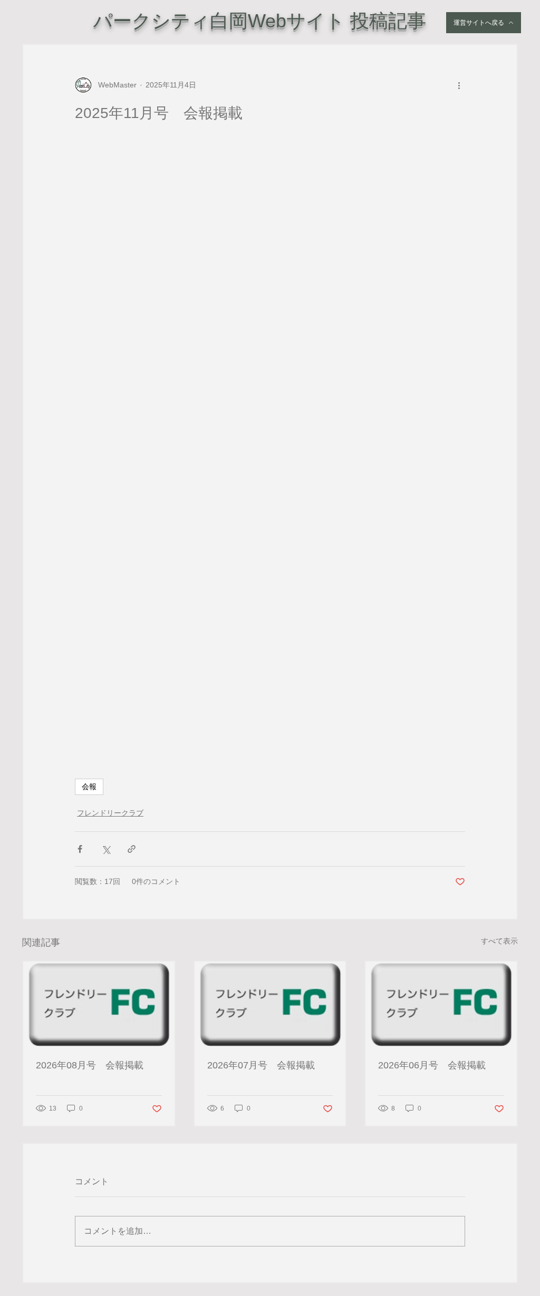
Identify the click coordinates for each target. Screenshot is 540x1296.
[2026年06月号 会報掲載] (441, 1003)
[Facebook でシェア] (80, 849)
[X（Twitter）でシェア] (106, 849)
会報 (89, 786)
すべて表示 (499, 941)
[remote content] (270, 432)
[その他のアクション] (458, 84)
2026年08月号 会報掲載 (89, 1065)
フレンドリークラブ (110, 813)
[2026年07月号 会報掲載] (270, 1003)
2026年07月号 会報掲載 (261, 1065)
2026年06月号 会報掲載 (432, 1065)
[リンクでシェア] (132, 849)
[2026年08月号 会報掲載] (99, 1003)
